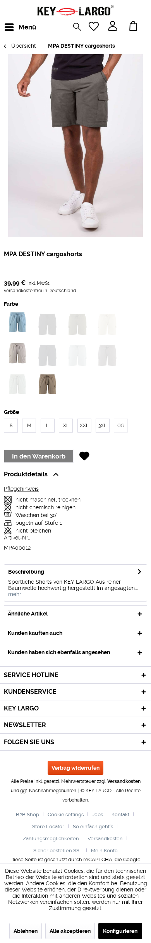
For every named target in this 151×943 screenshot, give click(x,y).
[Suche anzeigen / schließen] (79, 28)
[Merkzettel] (94, 27)
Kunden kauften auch (35, 633)
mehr (14, 594)
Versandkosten (124, 781)
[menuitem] (11, 27)
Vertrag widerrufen (75, 768)
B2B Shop (27, 814)
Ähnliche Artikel (28, 613)
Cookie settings (66, 814)
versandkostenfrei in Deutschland (40, 290)
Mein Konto (104, 850)
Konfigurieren (120, 931)
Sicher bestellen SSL (57, 850)
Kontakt (120, 814)
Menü (20, 27)
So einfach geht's (93, 826)
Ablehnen (26, 931)
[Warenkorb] (135, 27)
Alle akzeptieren (70, 931)
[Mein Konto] (113, 27)
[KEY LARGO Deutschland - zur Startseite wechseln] (75, 10)
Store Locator (48, 826)
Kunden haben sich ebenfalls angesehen (59, 652)
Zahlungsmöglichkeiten (51, 838)
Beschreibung (26, 572)
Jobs (97, 814)
